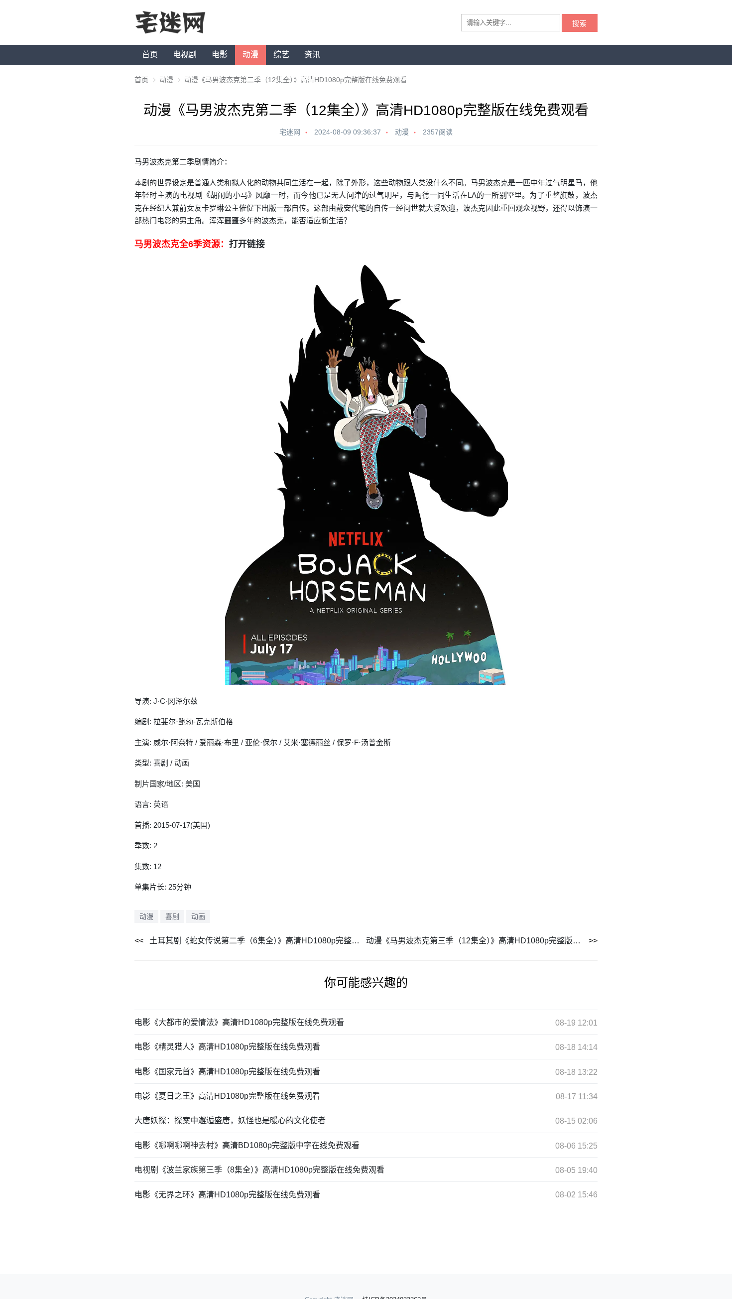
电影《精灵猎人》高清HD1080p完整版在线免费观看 (227, 1046)
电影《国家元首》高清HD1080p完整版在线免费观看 (227, 1071)
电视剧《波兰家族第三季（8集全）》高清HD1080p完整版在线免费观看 (259, 1170)
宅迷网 (289, 132)
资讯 (312, 54)
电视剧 (185, 54)
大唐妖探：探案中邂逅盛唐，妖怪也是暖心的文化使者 (230, 1120)
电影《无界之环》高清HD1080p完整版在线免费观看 (227, 1194)
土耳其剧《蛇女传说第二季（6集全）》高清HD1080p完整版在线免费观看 (257, 940)
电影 (220, 54)
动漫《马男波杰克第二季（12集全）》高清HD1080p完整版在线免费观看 (295, 80)
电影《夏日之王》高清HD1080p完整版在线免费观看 (227, 1096)
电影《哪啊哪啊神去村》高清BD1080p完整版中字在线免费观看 (247, 1145)
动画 (198, 916)
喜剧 (172, 916)
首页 (150, 54)
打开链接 (247, 244)
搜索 (579, 23)
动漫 (250, 54)
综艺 (281, 54)
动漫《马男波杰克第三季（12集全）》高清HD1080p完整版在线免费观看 (482, 940)
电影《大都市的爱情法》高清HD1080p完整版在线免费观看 (239, 1022)
